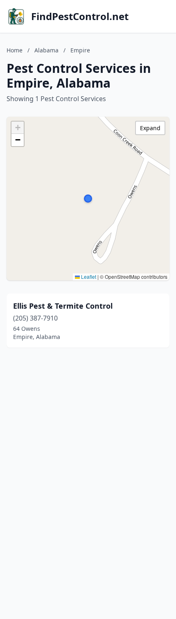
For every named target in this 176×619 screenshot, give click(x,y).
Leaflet (88, 276)
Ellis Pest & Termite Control (63, 306)
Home (15, 50)
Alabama (46, 50)
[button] (88, 198)
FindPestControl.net (80, 16)
